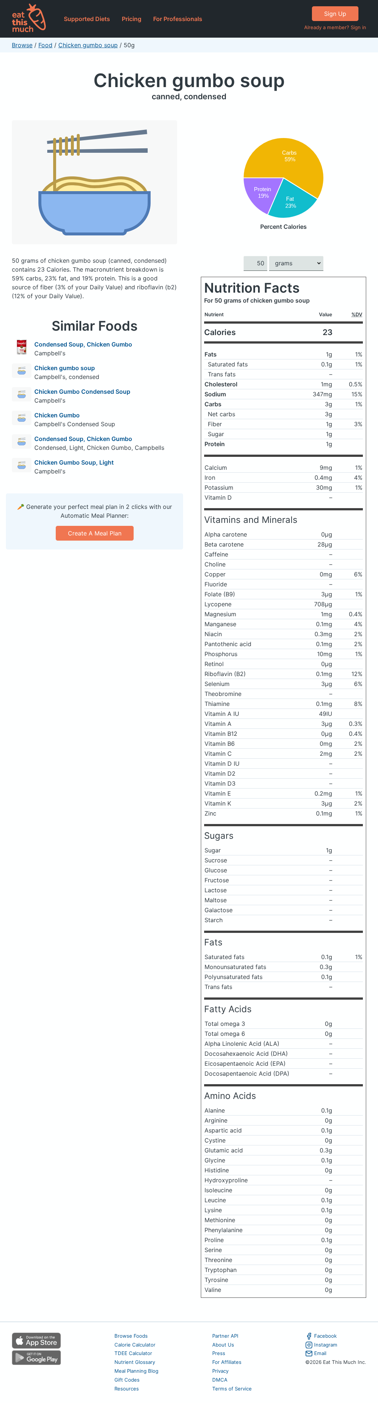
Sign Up (335, 13)
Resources (126, 1389)
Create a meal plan (94, 533)
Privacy (220, 1371)
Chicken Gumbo (57, 415)
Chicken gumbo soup (88, 45)
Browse (22, 45)
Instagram (325, 1345)
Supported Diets (87, 19)
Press (218, 1353)
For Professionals (177, 19)
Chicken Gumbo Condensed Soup (82, 391)
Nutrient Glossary (134, 1362)
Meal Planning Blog (136, 1371)
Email (320, 1353)
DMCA (219, 1380)
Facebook (325, 1336)
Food (45, 45)
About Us (223, 1345)
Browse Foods (131, 1336)
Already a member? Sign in (335, 27)
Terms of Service (232, 1389)
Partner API (225, 1336)
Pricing (131, 19)
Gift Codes (127, 1380)
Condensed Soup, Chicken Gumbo (83, 344)
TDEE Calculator (133, 1353)
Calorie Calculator (134, 1345)
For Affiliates (226, 1362)
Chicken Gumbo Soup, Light (74, 462)
